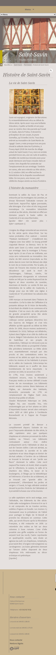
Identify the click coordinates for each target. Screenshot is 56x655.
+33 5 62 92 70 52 (25, 609)
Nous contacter (16, 640)
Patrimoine (28, 65)
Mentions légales (16, 643)
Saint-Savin (18, 65)
